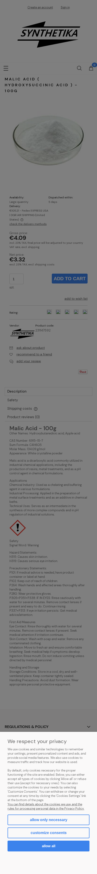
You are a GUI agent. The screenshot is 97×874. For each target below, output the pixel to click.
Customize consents (49, 833)
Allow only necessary (48, 820)
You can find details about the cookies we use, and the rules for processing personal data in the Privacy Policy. (46, 806)
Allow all (48, 846)
